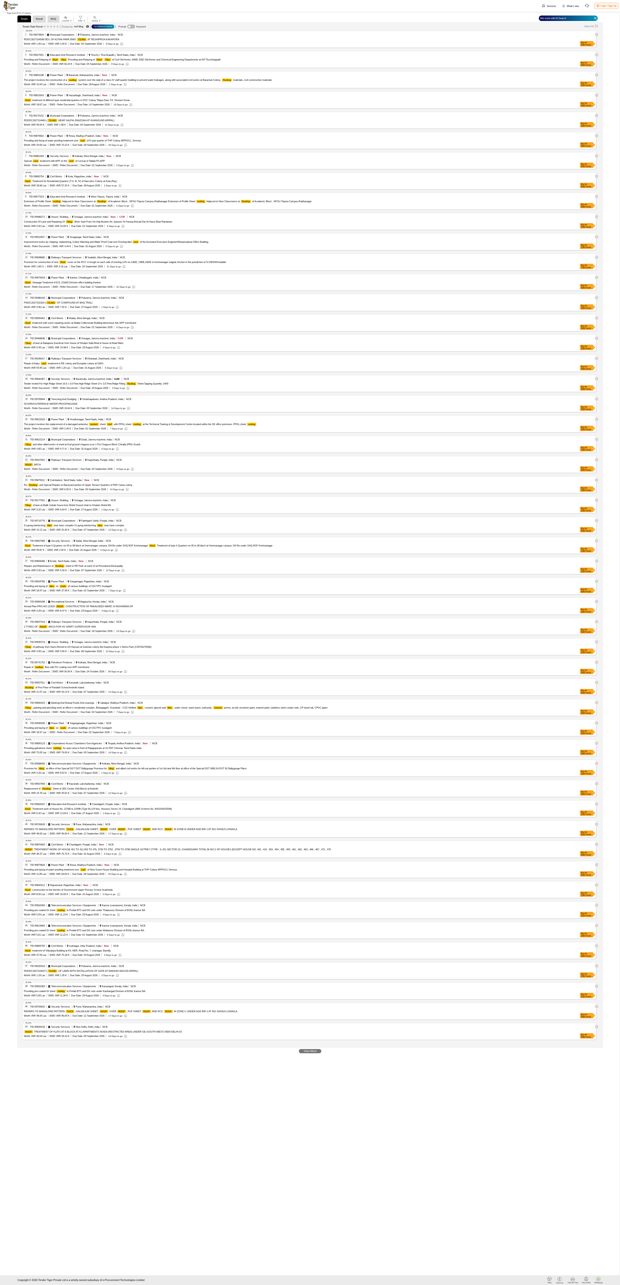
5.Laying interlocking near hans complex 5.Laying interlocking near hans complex (74, 525)
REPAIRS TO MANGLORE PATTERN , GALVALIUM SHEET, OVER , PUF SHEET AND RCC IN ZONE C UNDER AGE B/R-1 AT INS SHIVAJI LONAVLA (130, 1011)
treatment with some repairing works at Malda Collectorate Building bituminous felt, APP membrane (80, 322)
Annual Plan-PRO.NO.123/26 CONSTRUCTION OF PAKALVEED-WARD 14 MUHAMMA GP (78, 606)
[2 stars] (48, 27)
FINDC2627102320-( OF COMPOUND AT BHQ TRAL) (58, 302)
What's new (572, 6)
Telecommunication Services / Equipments (73, 763)
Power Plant (56, 75)
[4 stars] (54, 27)
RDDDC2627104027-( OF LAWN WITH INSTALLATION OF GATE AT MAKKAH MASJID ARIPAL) (81, 971)
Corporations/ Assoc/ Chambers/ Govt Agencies (76, 743)
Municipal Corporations (62, 34)
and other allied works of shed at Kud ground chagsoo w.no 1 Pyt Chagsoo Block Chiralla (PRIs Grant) (82, 444)
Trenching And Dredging (63, 399)
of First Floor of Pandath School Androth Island (54, 687)
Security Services (59, 156)
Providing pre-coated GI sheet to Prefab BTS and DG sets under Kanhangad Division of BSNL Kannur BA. (85, 991)
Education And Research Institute (67, 54)
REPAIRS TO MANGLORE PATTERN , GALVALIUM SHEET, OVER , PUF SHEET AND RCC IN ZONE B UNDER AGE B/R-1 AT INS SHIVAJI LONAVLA (130, 829)
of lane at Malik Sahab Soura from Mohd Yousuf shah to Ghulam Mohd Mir (68, 505)
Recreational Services (62, 601)
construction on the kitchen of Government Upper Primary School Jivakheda (69, 889)
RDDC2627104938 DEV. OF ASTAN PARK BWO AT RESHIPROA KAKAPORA (71, 39)
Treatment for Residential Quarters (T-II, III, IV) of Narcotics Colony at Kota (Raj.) (71, 181)
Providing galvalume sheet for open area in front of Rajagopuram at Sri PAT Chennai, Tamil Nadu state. (83, 748)
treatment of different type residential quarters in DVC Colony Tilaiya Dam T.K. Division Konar (77, 100)
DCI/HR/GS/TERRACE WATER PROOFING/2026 (50, 403)
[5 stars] (57, 27)
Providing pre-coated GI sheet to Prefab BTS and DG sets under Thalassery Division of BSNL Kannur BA (84, 910)
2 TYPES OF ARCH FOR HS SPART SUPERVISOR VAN (60, 626)
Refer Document (40, 64)
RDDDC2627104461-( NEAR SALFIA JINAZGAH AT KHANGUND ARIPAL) (69, 120)
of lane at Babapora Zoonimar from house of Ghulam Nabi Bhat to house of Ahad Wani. (74, 343)
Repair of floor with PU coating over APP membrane (56, 667)
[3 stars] (51, 27)
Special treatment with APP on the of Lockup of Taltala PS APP (64, 161)
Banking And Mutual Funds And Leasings (72, 702)
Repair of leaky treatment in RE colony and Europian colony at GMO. (64, 363)
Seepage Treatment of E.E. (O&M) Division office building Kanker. (63, 282)
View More (310, 1051)
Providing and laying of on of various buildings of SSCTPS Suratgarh (68, 586)
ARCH (33, 464)
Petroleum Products (61, 662)
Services (551, 6)
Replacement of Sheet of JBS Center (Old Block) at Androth (61, 788)
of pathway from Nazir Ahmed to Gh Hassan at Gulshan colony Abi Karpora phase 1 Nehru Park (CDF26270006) (88, 646)
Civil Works (56, 176)
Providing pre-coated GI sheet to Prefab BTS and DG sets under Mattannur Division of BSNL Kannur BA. (84, 930)
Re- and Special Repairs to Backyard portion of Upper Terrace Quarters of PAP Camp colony (78, 485)
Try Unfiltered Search (103, 26)
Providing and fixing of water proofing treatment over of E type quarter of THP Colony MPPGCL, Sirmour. (82, 140)
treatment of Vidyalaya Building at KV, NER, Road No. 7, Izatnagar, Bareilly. (68, 950)
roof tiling (78, 26)
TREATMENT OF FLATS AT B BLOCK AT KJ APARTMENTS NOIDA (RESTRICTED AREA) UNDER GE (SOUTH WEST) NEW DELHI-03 (103, 1031)
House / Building (59, 216)
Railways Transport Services (66, 257)
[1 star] (44, 27)
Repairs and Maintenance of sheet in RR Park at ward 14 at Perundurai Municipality (73, 566)
